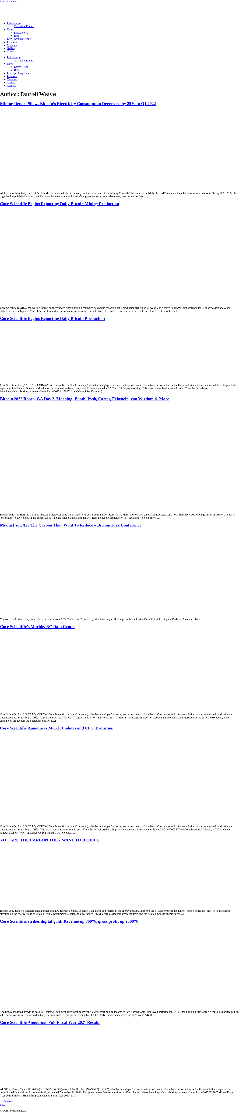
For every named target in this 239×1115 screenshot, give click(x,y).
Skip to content (8, 1)
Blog (16, 35)
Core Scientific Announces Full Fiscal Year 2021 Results (50, 1022)
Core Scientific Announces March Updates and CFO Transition (56, 728)
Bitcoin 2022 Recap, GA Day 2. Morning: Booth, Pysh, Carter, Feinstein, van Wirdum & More (84, 399)
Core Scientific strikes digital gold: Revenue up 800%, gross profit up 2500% (69, 921)
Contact (11, 51)
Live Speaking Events (19, 38)
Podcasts (12, 42)
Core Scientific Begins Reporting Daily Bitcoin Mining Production (59, 203)
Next (4, 1104)
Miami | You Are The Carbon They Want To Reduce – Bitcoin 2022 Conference (70, 525)
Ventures (12, 45)
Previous (6, 1101)
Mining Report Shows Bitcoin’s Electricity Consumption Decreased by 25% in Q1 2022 (78, 103)
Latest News (21, 32)
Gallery (11, 48)
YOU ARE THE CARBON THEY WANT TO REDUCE (50, 840)
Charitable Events (24, 26)
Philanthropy (14, 23)
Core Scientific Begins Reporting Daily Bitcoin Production (52, 318)
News (10, 29)
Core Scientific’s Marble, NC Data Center (37, 626)
